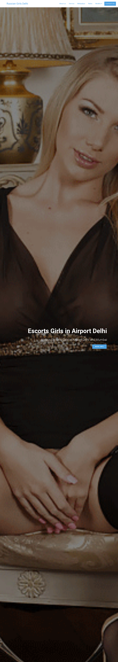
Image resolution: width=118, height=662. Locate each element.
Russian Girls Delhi (17, 3)
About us (62, 3)
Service (71, 3)
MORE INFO (99, 346)
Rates (90, 3)
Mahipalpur (81, 3)
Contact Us (110, 3)
